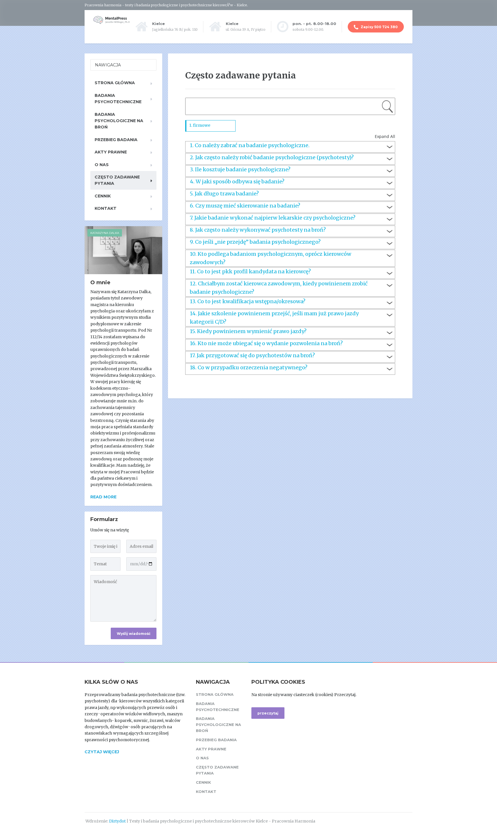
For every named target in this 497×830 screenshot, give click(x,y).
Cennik (103, 196)
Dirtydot (117, 821)
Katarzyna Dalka (104, 233)
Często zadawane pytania (117, 180)
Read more (103, 496)
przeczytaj (267, 713)
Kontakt (105, 208)
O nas (102, 164)
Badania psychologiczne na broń (119, 121)
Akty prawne (111, 152)
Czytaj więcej (102, 751)
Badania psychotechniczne (118, 98)
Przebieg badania (116, 139)
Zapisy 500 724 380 (379, 27)
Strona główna (115, 82)
